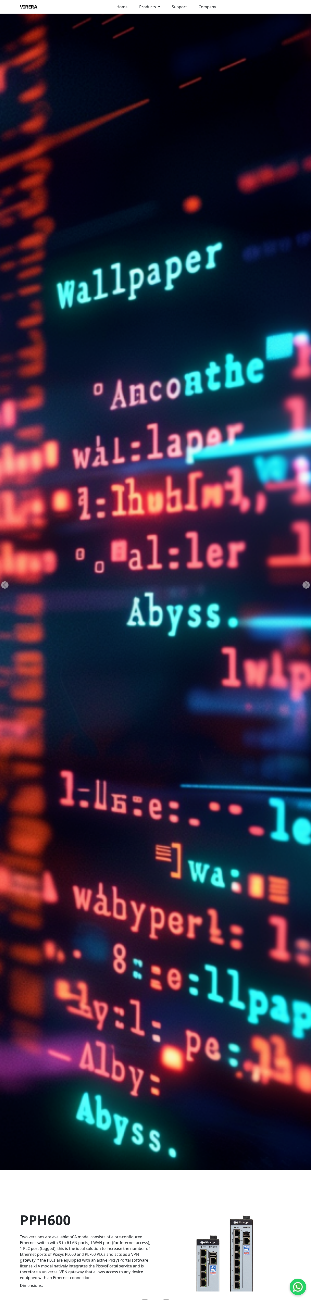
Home (122, 6)
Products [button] (148, 6)
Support (179, 6)
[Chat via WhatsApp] (298, 1287)
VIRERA (28, 6)
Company (207, 6)
